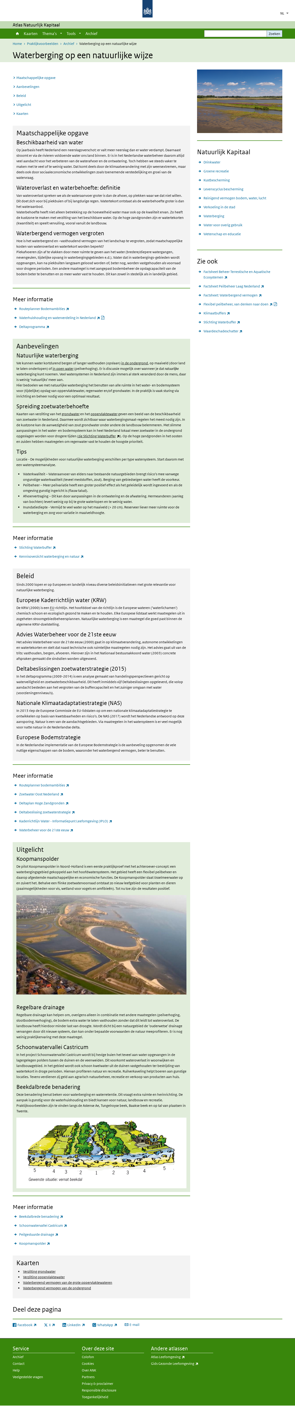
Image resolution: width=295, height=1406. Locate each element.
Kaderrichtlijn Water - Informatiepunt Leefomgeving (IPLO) (65, 821)
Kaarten (31, 33)
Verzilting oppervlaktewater (44, 1277)
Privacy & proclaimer (97, 1383)
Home (17, 34)
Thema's (49, 33)
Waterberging (214, 216)
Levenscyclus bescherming (223, 189)
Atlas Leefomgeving (178, 1356)
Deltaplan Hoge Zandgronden (44, 803)
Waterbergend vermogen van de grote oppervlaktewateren (67, 1282)
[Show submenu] (61, 34)
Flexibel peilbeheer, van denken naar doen (240, 304)
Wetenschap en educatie (222, 234)
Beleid (21, 95)
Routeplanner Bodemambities (44, 308)
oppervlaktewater (104, 414)
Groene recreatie (216, 171)
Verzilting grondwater (39, 1271)
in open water (63, 368)
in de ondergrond (134, 363)
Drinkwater (212, 162)
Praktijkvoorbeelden (42, 43)
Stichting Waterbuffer (37, 547)
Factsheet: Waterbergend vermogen (233, 295)
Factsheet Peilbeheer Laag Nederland (234, 286)
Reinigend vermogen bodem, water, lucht (235, 198)
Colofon (88, 1357)
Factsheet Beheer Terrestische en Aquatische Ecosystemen (237, 274)
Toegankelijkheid (95, 1397)
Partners (88, 1377)
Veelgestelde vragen (28, 1377)
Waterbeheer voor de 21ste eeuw (46, 830)
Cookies (88, 1363)
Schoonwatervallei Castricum (43, 1225)
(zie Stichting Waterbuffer (98, 436)
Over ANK (89, 1370)
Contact (18, 1363)
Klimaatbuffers (217, 313)
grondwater (71, 414)
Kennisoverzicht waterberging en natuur (51, 556)
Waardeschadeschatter (223, 331)
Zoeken (274, 34)
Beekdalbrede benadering (41, 1216)
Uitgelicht (23, 104)
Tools (71, 33)
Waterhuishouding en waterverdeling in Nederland (62, 317)
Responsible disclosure (99, 1390)
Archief (91, 33)
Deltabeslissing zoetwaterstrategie (47, 812)
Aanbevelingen (27, 86)
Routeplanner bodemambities (44, 785)
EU (52, 608)
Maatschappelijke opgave (36, 77)
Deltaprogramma (34, 326)
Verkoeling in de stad (219, 207)
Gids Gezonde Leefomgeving (182, 1363)
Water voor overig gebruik (223, 225)
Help (16, 1370)
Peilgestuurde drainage (38, 1234)
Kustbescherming (217, 180)
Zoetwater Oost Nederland (41, 794)
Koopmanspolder (34, 1243)
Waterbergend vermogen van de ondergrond (57, 1288)
